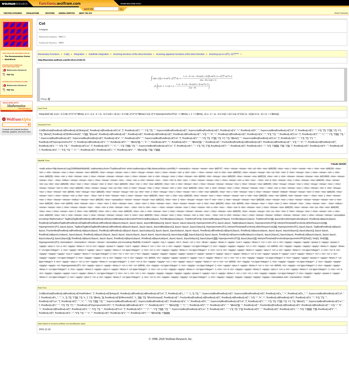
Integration (79, 54)
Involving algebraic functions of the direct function (180, 54)
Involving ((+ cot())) (224, 54)
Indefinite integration (99, 54)
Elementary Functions (48, 54)
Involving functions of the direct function (133, 54)
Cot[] (66, 54)
